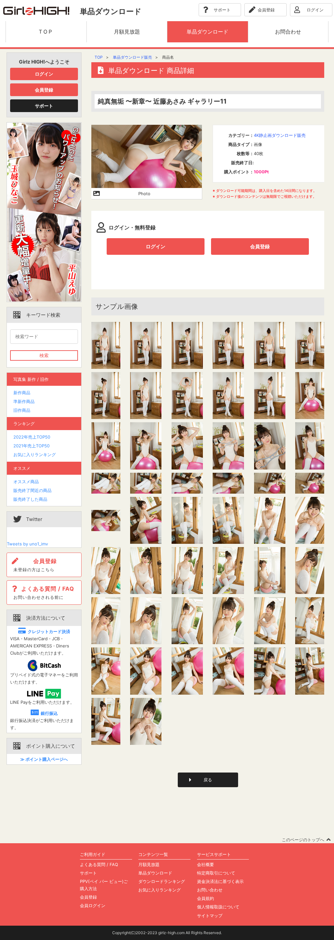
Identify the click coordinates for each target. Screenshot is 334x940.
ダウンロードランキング (161, 881)
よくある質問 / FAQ (99, 864)
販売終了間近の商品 (32, 490)
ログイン (44, 74)
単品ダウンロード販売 (132, 57)
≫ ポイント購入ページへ (44, 759)
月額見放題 (148, 864)
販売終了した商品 (30, 499)
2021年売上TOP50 (31, 445)
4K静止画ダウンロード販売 (280, 135)
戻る (208, 779)
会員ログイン (92, 905)
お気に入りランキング (34, 454)
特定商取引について (216, 872)
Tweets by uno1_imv (27, 543)
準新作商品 (24, 401)
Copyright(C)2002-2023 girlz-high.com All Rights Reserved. (167, 932)
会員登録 (44, 90)
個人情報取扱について (218, 906)
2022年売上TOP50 (31, 437)
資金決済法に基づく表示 (220, 881)
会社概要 (205, 864)
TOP (99, 57)
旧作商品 (21, 410)
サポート (44, 105)
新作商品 (21, 392)
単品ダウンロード (155, 872)
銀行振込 (49, 713)
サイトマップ (209, 915)
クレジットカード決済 (49, 631)
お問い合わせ (209, 889)
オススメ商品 (26, 481)
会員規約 (205, 898)
